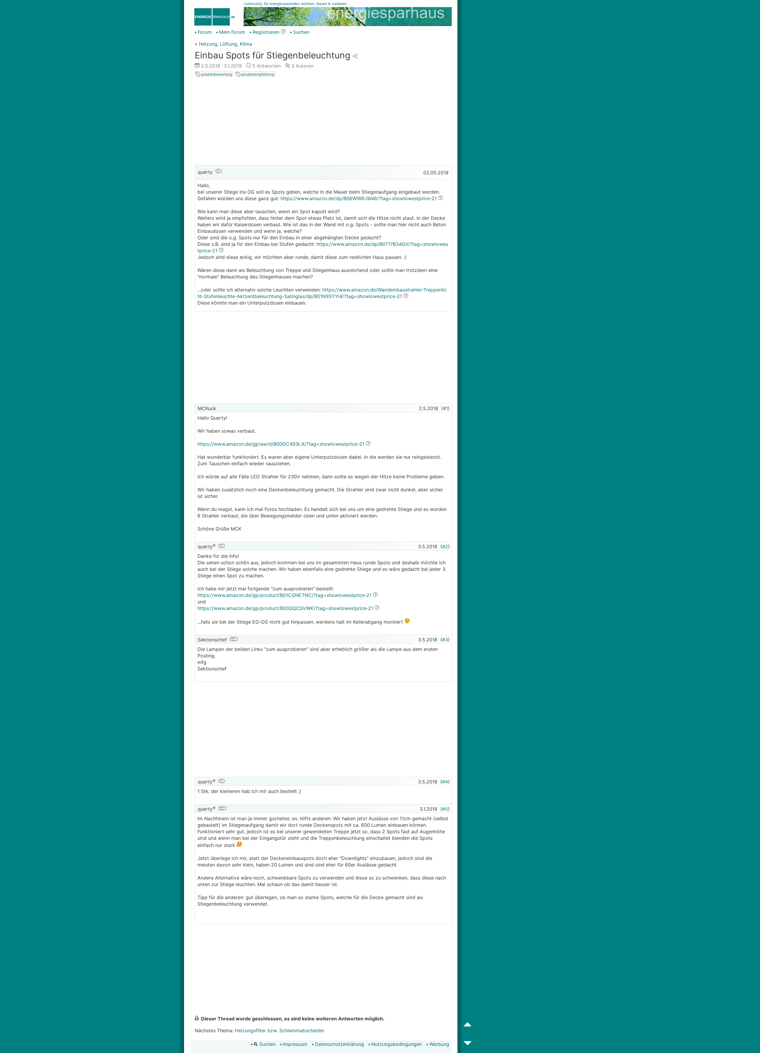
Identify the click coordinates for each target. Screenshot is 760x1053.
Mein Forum (232, 32)
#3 (445, 640)
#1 (445, 408)
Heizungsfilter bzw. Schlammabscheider (279, 1030)
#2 (445, 546)
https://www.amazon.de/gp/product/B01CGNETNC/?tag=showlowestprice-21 (284, 595)
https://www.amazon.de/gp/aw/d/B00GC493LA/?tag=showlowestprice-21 (280, 444)
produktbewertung (216, 74)
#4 (445, 782)
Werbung (439, 1044)
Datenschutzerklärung (339, 1044)
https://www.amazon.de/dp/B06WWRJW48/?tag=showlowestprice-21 (359, 198)
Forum (205, 32)
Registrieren (266, 32)
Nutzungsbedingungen (396, 1044)
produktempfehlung (257, 74)
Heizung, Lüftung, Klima (225, 44)
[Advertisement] (323, 122)
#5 (445, 809)
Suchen (301, 32)
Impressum (295, 1044)
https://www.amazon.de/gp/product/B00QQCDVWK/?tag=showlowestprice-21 (285, 608)
